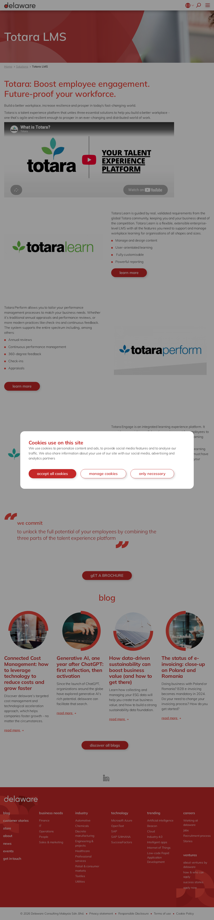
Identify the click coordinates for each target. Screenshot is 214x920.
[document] (107, 460)
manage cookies (103, 473)
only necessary (152, 473)
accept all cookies (52, 473)
